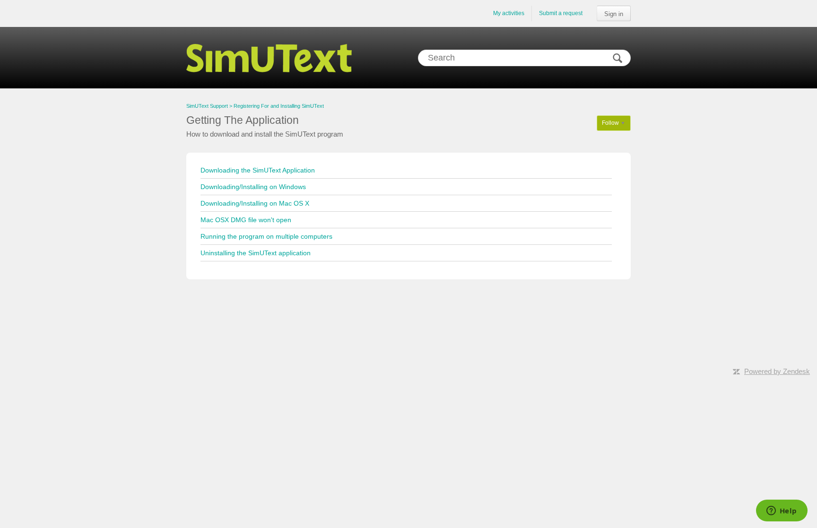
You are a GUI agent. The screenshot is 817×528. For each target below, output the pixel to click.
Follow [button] (610, 123)
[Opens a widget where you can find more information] (782, 511)
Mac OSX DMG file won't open (245, 220)
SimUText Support (207, 106)
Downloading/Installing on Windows (253, 186)
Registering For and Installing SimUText (279, 106)
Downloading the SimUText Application (257, 170)
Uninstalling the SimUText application (255, 253)
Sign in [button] (613, 13)
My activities (508, 13)
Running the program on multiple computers (266, 236)
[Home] (269, 57)
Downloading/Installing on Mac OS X (254, 203)
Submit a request (560, 13)
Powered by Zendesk (777, 371)
